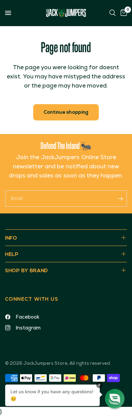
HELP (12, 254)
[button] (115, 399)
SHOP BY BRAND (26, 270)
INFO (11, 238)
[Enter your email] (120, 198)
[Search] (112, 13)
